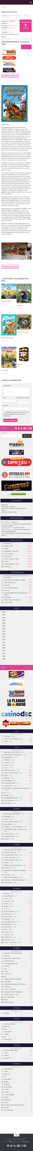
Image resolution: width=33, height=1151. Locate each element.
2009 (3, 659)
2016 (3, 639)
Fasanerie (19, 306)
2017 (3, 637)
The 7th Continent (9, 553)
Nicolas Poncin (12, 25)
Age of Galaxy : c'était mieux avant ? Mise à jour (16, 788)
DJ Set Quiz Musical (9, 800)
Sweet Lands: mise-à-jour (8, 506)
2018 (3, 634)
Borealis (6, 795)
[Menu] (30, 2)
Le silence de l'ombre (9, 783)
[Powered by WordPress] (10, 1142)
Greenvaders (7, 803)
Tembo (6, 741)
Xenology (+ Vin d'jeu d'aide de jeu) (13, 827)
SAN (5, 1037)
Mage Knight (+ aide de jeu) (11, 551)
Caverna (6, 561)
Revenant (6, 839)
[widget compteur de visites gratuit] (18, 494)
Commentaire (7, 385)
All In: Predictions (8, 1110)
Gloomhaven (7, 566)
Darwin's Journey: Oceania (11, 588)
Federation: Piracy (9, 834)
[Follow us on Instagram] (27, 428)
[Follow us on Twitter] (19, 428)
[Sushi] (24, 354)
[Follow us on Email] (30, 428)
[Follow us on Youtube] (25, 428)
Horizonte (6, 762)
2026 (3, 612)
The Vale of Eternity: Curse (11, 860)
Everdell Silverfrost (9, 836)
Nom (5, 397)
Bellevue (14, 522)
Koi (5, 793)
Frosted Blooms (8, 757)
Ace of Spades (8, 882)
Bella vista (7, 940)
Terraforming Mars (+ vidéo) (11, 564)
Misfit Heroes (7, 1100)
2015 (3, 642)
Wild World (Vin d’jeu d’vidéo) (8, 512)
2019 (3, 631)
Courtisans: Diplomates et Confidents (14, 1105)
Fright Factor (7, 937)
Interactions (4, 505)
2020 (3, 628)
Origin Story (7, 875)
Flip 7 (5, 929)
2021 (3, 626)
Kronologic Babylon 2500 (10, 798)
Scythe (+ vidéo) (8, 546)
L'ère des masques (9, 1094)
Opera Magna (7, 597)
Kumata (6, 1097)
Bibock (6, 999)
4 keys (6, 1102)
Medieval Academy (6, 301)
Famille (3, 7)
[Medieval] (8, 291)
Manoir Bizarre (8, 924)
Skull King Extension (9, 922)
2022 (3, 623)
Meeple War (4, 370)
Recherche (4, 433)
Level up (6, 934)
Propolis (6, 1034)
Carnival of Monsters (22, 332)
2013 (3, 648)
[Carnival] (24, 322)
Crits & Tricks (7, 868)
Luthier (6, 765)
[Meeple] (8, 357)
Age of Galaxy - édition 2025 (11, 752)
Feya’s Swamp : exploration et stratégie (14, 580)
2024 (3, 617)
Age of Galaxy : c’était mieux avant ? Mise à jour (13, 508)
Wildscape (7, 585)
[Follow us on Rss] (22, 428)
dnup (5, 767)
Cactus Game (7, 927)
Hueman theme (26, 1141)
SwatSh (5, 15)
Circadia (3, 510)
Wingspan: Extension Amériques (12, 865)
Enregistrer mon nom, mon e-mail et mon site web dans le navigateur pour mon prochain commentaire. (16, 413)
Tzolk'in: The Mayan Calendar (11, 559)
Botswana (7, 919)
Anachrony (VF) (8, 543)
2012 (3, 650)
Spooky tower (8, 1039)
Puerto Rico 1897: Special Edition (13, 755)
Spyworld (6, 590)
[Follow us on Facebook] (16, 428)
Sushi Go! (19, 364)
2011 (3, 653)
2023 (3, 620)
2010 (3, 656)
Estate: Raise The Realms (11, 877)
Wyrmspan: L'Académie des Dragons (14, 880)
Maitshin (6, 862)
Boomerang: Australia (7, 338)
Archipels (6, 1107)
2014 (8, 23)
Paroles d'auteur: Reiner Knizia (12, 600)
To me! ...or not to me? (10, 942)
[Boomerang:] (8, 324)
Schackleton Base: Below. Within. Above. (15, 829)
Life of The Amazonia (19, 528)
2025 (3, 614)
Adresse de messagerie (23, 398)
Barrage (6, 548)
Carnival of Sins (8, 602)
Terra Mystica (8, 556)
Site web (5, 405)
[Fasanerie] (24, 293)
